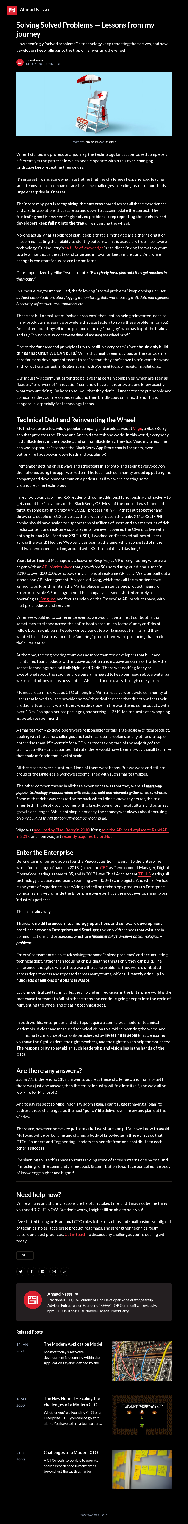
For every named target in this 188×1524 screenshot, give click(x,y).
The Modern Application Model (73, 1344)
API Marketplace (57, 566)
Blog (25, 1255)
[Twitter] (77, 1293)
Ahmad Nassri (60, 1293)
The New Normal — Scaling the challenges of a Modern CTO (72, 1401)
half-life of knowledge (84, 247)
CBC (104, 867)
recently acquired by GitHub (87, 836)
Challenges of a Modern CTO (71, 1452)
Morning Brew (92, 141)
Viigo (137, 428)
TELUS (144, 873)
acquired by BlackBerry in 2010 (61, 829)
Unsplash (110, 141)
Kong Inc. (47, 598)
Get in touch (75, 1234)
